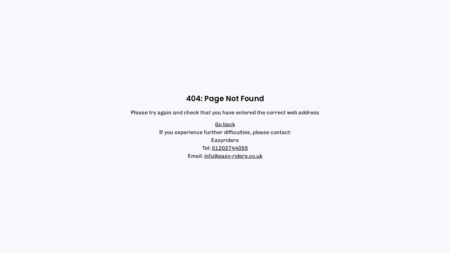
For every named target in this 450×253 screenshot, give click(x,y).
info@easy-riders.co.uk (233, 156)
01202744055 (230, 148)
